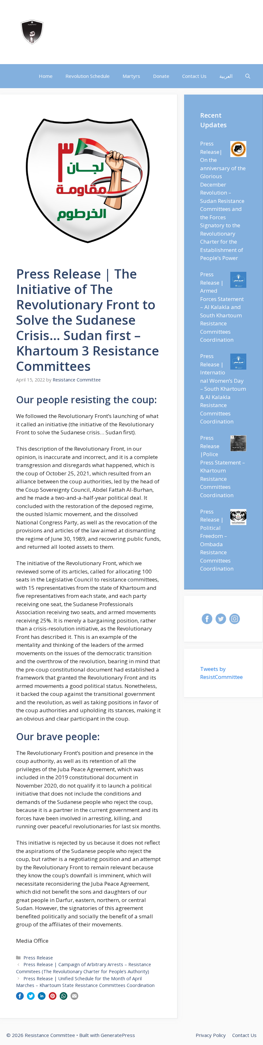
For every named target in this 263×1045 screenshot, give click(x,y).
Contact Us (194, 76)
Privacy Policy (211, 1035)
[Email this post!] (74, 997)
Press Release (38, 958)
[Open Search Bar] (248, 76)
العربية (226, 76)
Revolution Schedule (87, 76)
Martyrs (131, 76)
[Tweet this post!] (31, 997)
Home (46, 76)
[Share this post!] (20, 997)
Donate (161, 76)
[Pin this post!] (52, 997)
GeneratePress (118, 1035)
